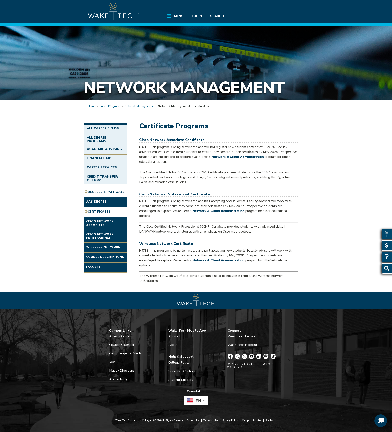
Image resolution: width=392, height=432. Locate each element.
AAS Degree (96, 201)
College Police (179, 362)
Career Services (102, 167)
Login (197, 16)
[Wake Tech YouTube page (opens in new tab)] (251, 356)
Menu (179, 16)
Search (217, 16)
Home (91, 106)
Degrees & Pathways (106, 192)
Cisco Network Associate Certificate (172, 139)
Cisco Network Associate (100, 223)
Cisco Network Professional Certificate (174, 194)
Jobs (112, 362)
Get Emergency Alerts (125, 353)
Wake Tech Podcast (242, 345)
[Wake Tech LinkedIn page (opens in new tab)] (258, 356)
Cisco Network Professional (100, 236)
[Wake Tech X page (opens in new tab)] (244, 356)
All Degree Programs (96, 139)
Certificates (99, 211)
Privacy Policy (230, 420)
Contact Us (192, 420)
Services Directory (181, 371)
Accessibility (118, 379)
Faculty (93, 267)
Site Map (270, 420)
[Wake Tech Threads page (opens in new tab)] (265, 356)
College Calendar (121, 345)
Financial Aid (99, 158)
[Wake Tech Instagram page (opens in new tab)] (237, 356)
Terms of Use (211, 420)
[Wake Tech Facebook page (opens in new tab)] (230, 356)
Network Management (184, 88)
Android (174, 336)
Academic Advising (104, 149)
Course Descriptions (105, 257)
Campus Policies (252, 420)
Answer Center (120, 336)
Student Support (180, 379)
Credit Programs (109, 106)
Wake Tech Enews (241, 336)
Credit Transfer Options (102, 178)
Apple (172, 345)
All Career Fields (103, 128)
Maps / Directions (122, 370)
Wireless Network (103, 247)
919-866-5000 (235, 367)
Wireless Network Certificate (166, 243)
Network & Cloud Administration (238, 157)
